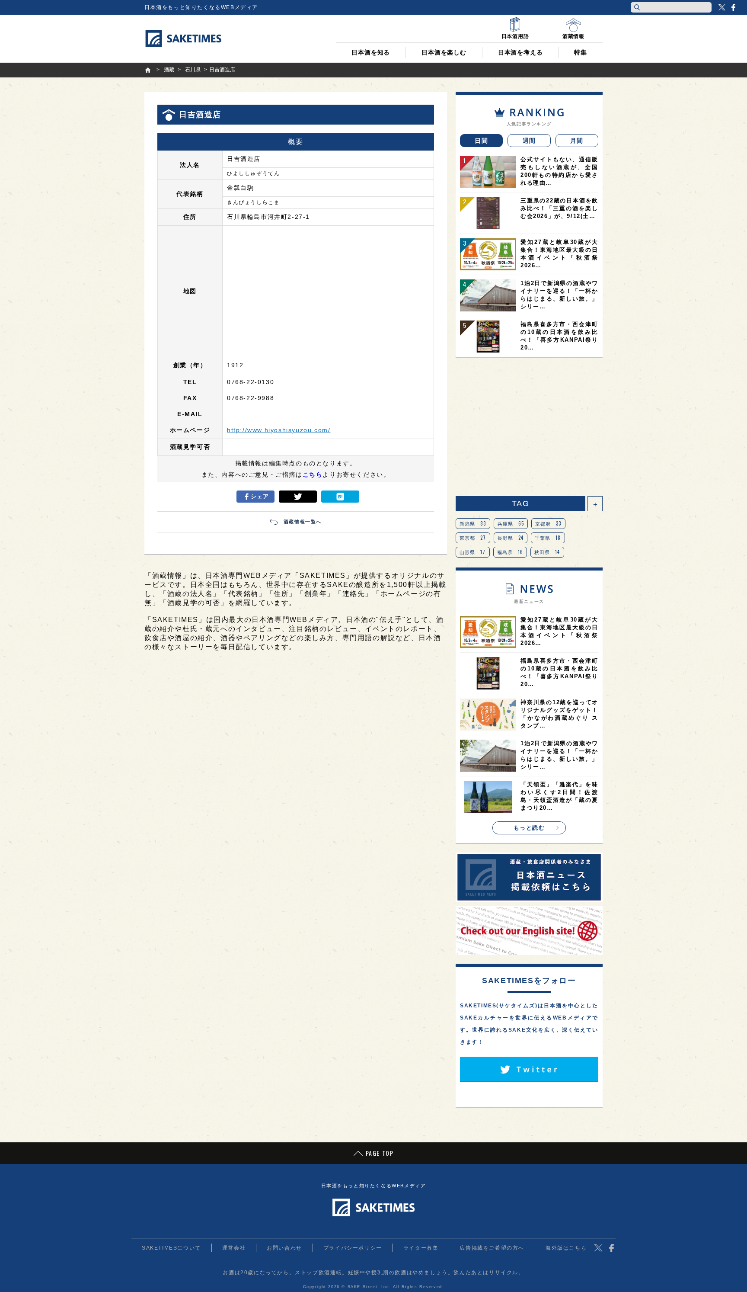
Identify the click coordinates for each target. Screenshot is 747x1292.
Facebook (733, 7)
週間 (529, 140)
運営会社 (234, 1248)
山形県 (473, 551)
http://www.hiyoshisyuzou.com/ (278, 429)
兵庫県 (511, 523)
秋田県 (547, 551)
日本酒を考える (520, 52)
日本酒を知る (370, 52)
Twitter (722, 7)
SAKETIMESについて (171, 1248)
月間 (577, 140)
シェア (260, 496)
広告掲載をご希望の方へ (492, 1248)
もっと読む (529, 827)
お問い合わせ (284, 1248)
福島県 (510, 551)
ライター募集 (421, 1248)
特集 (580, 52)
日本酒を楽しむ (443, 52)
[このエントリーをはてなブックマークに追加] (340, 497)
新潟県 (473, 523)
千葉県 (548, 537)
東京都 (473, 537)
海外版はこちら (566, 1248)
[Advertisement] (529, 426)
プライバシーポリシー (352, 1248)
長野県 (511, 537)
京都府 (548, 523)
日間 (481, 140)
